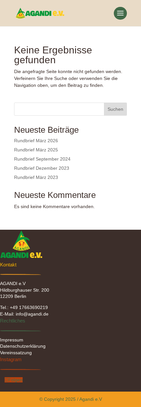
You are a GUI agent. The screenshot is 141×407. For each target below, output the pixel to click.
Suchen (115, 109)
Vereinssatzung (16, 352)
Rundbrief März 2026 (36, 140)
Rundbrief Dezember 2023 (41, 168)
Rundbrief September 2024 (42, 159)
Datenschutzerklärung (23, 346)
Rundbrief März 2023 (36, 177)
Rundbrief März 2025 (36, 149)
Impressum (11, 339)
